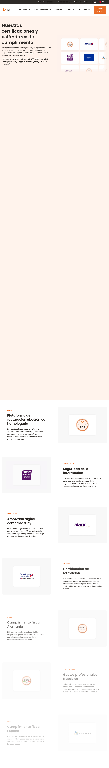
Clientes (58, 9)
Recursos (83, 9)
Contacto (77, 2)
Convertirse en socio (45, 2)
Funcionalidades (41, 9)
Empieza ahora (100, 9)
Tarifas (69, 9)
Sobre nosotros (62, 2)
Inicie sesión (88, 2)
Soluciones (22, 9)
